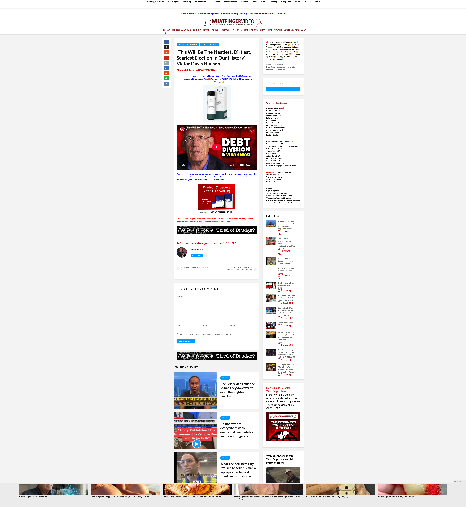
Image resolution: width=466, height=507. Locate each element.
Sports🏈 (279, 49)
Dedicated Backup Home (276, 182)
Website (232, 325)
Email (205, 325)
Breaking (187, 1)
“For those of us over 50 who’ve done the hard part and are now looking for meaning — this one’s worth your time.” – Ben (283, 200)
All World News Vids (274, 125)
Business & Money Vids (275, 128)
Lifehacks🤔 (293, 52)
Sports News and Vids (274, 130)
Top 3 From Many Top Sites (277, 193)
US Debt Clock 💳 (290, 57)
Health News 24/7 (273, 153)
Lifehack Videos (272, 132)
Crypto (271, 49)
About (317, 1)
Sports (254, 1)
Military (244, 1)
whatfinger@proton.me (278, 172)
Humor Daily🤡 (285, 54)
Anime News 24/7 (273, 156)
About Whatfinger (273, 174)
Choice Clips (271, 120)
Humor (264, 1)
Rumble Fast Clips (202, 1)
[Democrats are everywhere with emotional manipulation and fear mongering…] (195, 430)
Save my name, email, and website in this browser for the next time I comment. (205, 334)
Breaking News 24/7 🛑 (275, 108)
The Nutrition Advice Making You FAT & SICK (286, 285)
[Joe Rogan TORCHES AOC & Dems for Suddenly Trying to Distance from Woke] (271, 367)
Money (274, 1)
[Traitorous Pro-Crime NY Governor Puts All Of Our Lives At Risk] (271, 298)
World (297, 1)
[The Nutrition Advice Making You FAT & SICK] (271, 285)
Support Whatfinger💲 (275, 59)
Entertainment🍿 (286, 47)
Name (179, 325)
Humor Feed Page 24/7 (275, 144)
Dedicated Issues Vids (275, 163)
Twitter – (282, 52)
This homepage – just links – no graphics (282, 146)
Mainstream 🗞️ (273, 52)
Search (283, 89)
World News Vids (273, 123)
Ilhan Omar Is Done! (285, 323)
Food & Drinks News (274, 158)
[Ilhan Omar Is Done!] (271, 325)
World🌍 (286, 49)
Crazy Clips (286, 1)
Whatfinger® (173, 1)
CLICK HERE (186, 30)
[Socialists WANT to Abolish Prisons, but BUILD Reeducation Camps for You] (271, 310)
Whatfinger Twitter (273, 179)
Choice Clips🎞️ (272, 45)
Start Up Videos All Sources (277, 161)
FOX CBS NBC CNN (273, 113)
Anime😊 (272, 57)
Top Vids (225, 378)
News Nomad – (279, 141)
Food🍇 (279, 57)
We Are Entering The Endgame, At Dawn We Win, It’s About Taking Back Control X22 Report (286, 337)
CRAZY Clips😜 (284, 45)
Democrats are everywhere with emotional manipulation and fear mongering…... (237, 430)
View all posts (196, 255)
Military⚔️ (276, 47)
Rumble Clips (291, 42)
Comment (180, 296)
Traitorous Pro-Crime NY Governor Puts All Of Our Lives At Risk (286, 297)
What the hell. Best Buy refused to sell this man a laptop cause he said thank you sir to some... (238, 470)
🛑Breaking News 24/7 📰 (276, 42)
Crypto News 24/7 (273, 151)
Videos (217, 1)
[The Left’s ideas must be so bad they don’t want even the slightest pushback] (195, 390)
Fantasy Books (272, 135)
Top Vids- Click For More (187, 44)
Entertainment (230, 1)
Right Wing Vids (272, 191)
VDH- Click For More (209, 44)
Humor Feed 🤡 (272, 54)
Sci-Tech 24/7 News (274, 149)
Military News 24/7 (273, 115)
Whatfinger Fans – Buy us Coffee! (279, 195)
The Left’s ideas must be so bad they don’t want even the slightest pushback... (237, 390)
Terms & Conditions (274, 177)
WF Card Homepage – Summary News (281, 166)
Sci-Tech (307, 1)
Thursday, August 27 (155, 1)
